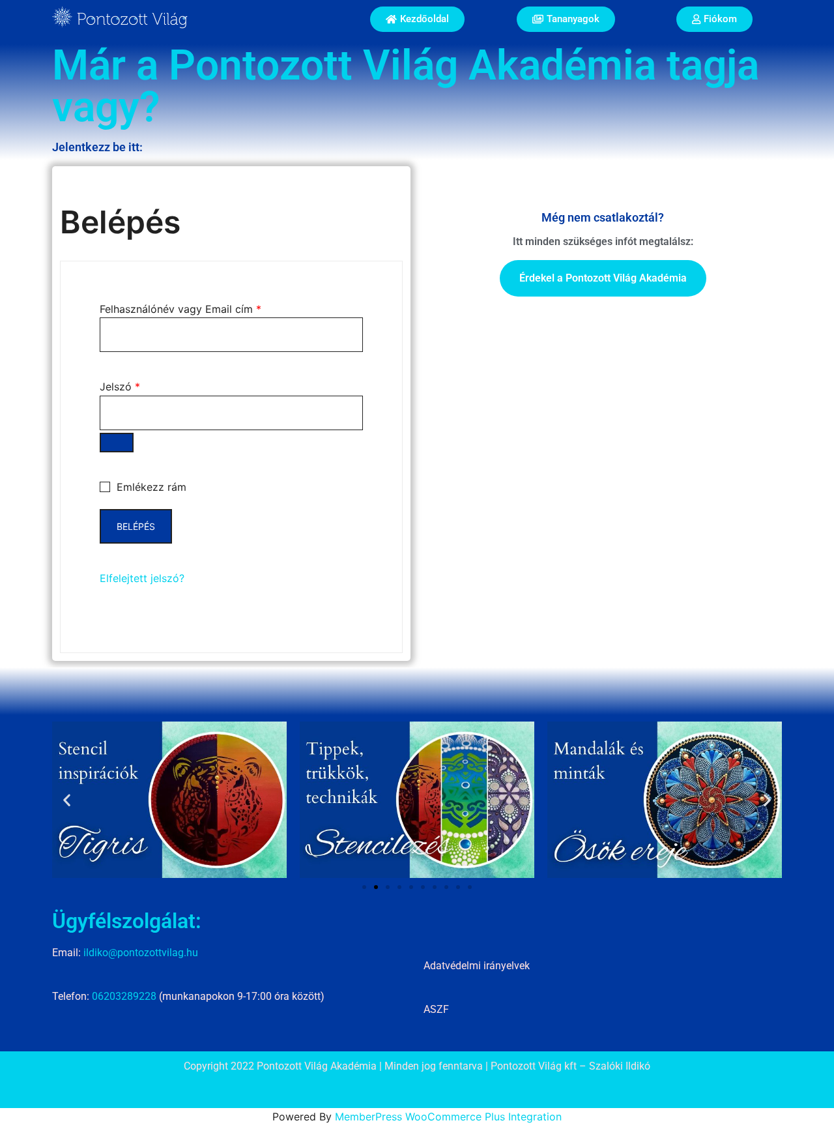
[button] (67, 800)
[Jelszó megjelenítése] (117, 442)
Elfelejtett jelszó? (142, 578)
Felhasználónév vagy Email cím (180, 308)
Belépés (136, 526)
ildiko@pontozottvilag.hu (140, 952)
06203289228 (124, 996)
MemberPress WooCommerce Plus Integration (448, 1116)
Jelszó (120, 386)
